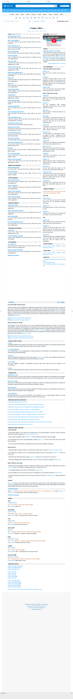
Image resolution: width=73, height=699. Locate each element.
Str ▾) (20, 34)
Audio (29, 31)
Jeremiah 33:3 (46, 180)
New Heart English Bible (14, 153)
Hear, (57, 57)
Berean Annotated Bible (13, 100)
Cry (43, 246)
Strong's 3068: (11, 515)
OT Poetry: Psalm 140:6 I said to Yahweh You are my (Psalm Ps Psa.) (25, 589)
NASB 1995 (10, 78)
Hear (49, 246)
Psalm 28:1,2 (46, 226)
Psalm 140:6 (11, 483)
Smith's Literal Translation (14, 196)
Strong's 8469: (11, 560)
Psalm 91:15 (46, 159)
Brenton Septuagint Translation (15, 250)
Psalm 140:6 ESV (12, 575)
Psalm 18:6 (45, 116)
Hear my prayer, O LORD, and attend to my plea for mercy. (21, 338)
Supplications (46, 247)
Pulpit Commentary (13, 489)
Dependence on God (13, 375)
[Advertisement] (37, 291)
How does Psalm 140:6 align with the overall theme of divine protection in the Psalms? (30, 422)
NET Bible (10, 148)
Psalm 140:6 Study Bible (14, 580)
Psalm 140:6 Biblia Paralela (14, 582)
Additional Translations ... (14, 255)
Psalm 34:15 (46, 141)
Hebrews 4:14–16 (25, 333)
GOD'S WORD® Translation (14, 132)
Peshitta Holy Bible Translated (15, 236)
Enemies (11, 355)
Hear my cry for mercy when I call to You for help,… (19, 335)
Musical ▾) (55, 34)
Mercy (53, 246)
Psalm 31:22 (46, 125)
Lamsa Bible (11, 230)
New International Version (14, 36)
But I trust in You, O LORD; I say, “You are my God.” (19, 317)
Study (36, 31)
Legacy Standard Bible (13, 89)
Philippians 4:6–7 (50, 475)
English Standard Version (14, 46)
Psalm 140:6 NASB (12, 576)
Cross (33, 31)
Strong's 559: (11, 506)
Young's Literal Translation (14, 191)
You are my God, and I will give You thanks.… (19, 320)
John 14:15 (57, 459)
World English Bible (12, 171)
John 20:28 (16, 315)
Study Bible (11, 302)
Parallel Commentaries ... (14, 495)
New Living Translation (13, 40)
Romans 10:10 (28, 437)
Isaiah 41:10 (33, 457)
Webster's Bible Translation (14, 159)
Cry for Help (12, 362)
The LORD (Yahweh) (14, 349)
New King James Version (14, 67)
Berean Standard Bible (13, 51)
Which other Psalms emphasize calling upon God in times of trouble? (26, 412)
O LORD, (61, 57)
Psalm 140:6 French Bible (14, 585)
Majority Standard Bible (13, 167)
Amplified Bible (11, 95)
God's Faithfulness (12, 393)
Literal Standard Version (14, 180)
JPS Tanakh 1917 (12, 244)
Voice (51, 247)
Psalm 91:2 (45, 211)
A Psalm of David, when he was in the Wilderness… (19, 318)
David (10, 343)
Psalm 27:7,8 (46, 220)
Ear (46, 246)
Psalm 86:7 (45, 153)
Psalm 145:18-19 (47, 172)
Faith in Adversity (12, 387)
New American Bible (13, 216)
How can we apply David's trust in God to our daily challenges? (24, 409)
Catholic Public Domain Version (15, 210)
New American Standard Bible (15, 72)
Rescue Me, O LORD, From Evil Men (51, 51)
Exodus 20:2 (51, 450)
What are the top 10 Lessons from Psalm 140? (21, 424)
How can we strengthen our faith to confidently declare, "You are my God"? (27, 414)
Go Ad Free (3, 693)
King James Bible (12, 61)
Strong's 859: (11, 524)
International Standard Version (15, 142)
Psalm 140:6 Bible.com (13, 569)
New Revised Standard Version (15, 222)
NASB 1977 (10, 83)
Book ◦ (59, 302)
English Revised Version (14, 127)
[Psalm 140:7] (71, 314)
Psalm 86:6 (45, 110)
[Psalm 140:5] (2, 314)
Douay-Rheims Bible (13, 205)
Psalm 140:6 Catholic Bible (14, 587)
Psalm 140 (41, 357)
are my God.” (52, 57)
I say (60, 55)
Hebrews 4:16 (38, 470)
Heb (44, 31)
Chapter (63, 302)
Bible (5, 21)
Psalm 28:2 (45, 95)
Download (62, 63)
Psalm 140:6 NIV (12, 572)
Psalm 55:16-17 (47, 146)
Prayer (63, 246)
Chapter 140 (13, 21)
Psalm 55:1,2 (46, 235)
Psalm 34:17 (58, 472)
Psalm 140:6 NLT (12, 573)
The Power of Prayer (13, 381)
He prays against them (49, 262)
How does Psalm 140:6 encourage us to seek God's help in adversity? (26, 404)
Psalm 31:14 (46, 71)
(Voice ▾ (51, 34)
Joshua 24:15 (58, 310)
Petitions (58, 246)
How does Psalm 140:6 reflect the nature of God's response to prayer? (26, 417)
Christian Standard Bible (14, 106)
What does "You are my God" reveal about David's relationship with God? (27, 407)
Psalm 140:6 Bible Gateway (14, 567)
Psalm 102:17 (46, 166)
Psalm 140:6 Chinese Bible (14, 583)
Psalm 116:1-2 (46, 132)
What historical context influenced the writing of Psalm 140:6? (24, 419)
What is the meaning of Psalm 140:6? (18, 402)
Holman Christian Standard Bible (16, 111)
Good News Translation (13, 138)
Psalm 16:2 (28, 434)
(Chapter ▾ (13, 34)
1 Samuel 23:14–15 (39, 330)
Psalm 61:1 (45, 103)
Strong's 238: (11, 542)
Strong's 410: (11, 533)
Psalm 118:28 (46, 87)
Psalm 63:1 (45, 77)
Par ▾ (17, 34)
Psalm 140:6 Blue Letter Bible (15, 566)
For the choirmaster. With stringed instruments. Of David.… (21, 336)
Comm (40, 31)
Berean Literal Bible (12, 55)
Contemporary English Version (15, 123)
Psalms (8, 21)
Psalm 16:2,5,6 (46, 198)
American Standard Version (14, 117)
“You (47, 57)
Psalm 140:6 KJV (12, 578)
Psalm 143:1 (11, 492)
